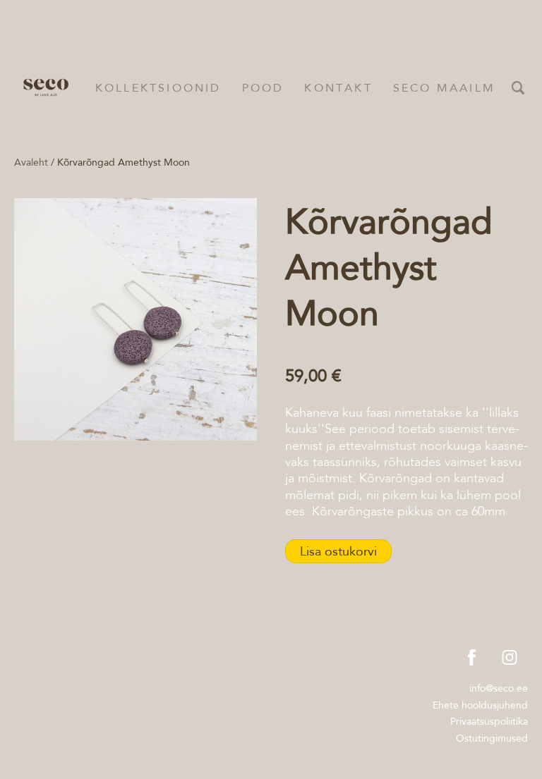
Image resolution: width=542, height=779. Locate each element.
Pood (263, 87)
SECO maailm (444, 87)
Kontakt (338, 87)
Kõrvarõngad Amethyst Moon (123, 162)
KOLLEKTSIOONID (158, 87)
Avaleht (31, 162)
